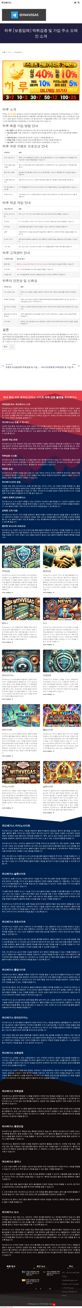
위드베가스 (7, 2)
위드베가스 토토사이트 (14, 921)
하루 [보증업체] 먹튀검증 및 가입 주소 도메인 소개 (32, 1281)
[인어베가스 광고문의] (24, 20)
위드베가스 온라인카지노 (15, 1017)
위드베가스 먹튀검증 (12, 1091)
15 (50, 1289)
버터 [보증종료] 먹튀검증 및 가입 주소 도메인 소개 (53, 1273)
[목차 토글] (10, 347)
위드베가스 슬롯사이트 (14, 873)
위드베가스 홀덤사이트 (14, 969)
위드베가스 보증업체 (12, 1052)
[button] (75, 2)
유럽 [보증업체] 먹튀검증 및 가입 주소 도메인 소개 (32, 1273)
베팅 (14, 114)
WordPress (10, 1307)
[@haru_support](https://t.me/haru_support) (33, 264)
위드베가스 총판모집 (12, 1126)
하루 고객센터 (21, 269)
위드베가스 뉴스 (10, 1212)
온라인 (10, 114)
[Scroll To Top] (54, 1304)
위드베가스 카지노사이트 (16, 825)
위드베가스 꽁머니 (11, 1161)
